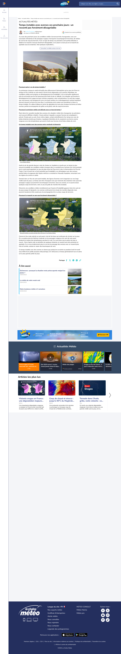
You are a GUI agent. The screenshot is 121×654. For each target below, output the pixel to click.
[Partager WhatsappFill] (77, 260)
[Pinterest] (103, 620)
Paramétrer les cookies (99, 641)
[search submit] (118, 4)
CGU (37, 641)
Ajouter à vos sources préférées (73, 32)
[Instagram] (108, 615)
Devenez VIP (104, 335)
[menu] (4, 3)
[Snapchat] (103, 615)
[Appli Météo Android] (81, 635)
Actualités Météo (25, 18)
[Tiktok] (108, 620)
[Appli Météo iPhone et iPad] (68, 635)
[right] (109, 358)
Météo (19, 18)
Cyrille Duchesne (30, 31)
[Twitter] (108, 610)
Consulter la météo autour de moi (50, 48)
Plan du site (48, 641)
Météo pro (80, 613)
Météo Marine (82, 610)
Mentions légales (29, 641)
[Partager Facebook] (66, 260)
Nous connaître (53, 619)
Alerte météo (53, 616)
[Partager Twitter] (70, 260)
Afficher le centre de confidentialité (65, 644)
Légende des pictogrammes (58, 629)
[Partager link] (80, 260)
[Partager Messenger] (73, 260)
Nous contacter (53, 626)
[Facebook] (103, 610)
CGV (41, 641)
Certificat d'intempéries (56, 613)
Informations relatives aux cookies (63, 641)
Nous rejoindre (53, 622)
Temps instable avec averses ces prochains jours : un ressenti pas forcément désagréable (50, 18)
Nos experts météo (55, 610)
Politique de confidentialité (83, 641)
